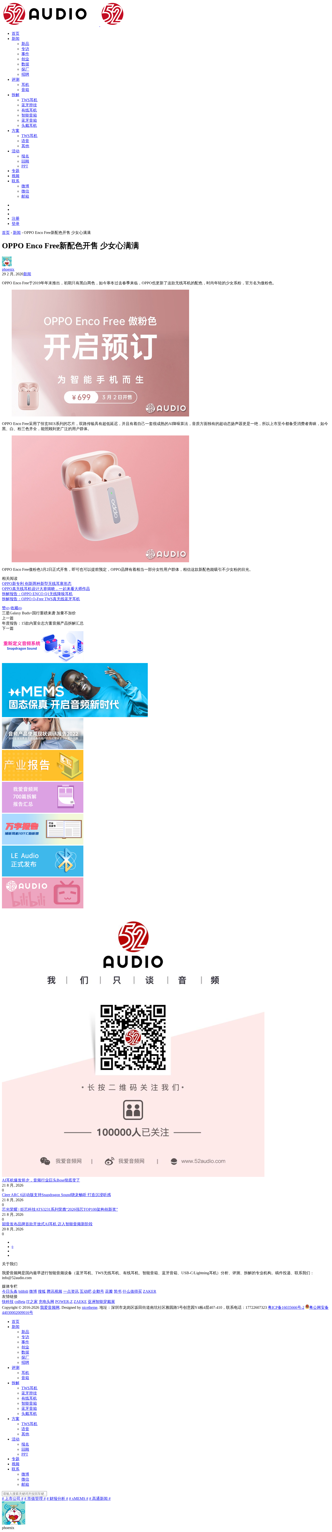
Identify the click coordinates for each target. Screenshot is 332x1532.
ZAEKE (80, 1302)
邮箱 (25, 196)
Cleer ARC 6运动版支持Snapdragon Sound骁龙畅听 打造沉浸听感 (56, 1195)
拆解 (15, 95)
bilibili (23, 1291)
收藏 (16, 608)
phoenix (8, 269)
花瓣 (109, 1291)
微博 (25, 186)
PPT (24, 166)
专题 (15, 171)
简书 (118, 1291)
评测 (15, 79)
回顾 (25, 161)
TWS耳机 (29, 100)
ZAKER (149, 1291)
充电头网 (46, 1302)
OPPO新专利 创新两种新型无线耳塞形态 (36, 583)
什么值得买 (132, 1291)
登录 (15, 223)
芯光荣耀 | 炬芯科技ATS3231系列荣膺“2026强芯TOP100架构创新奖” (60, 1209)
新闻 (15, 39)
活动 (15, 151)
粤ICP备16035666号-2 (286, 1307)
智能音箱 (29, 115)
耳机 (25, 85)
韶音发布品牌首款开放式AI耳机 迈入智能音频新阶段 (47, 1224)
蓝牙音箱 (29, 120)
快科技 (8, 1302)
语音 (25, 141)
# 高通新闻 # (100, 1498)
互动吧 (85, 1291)
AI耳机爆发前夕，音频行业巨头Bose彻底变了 (41, 1180)
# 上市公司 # (12, 1498)
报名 (25, 156)
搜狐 (42, 1291)
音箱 (25, 90)
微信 (25, 191)
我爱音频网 (50, 1307)
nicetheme (89, 1307)
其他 (25, 146)
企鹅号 (98, 1291)
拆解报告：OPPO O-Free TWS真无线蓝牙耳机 (41, 599)
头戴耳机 (29, 125)
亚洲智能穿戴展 (101, 1302)
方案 (15, 131)
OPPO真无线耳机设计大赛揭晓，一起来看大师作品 (46, 589)
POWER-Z (64, 1302)
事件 (25, 54)
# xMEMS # (78, 1498)
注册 (15, 218)
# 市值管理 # (35, 1498)
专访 (25, 49)
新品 (25, 44)
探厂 (25, 69)
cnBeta (20, 1302)
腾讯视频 (54, 1291)
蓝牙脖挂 (29, 105)
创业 (25, 59)
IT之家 (32, 1302)
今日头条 (9, 1291)
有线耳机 (29, 110)
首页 (15, 33)
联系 (15, 181)
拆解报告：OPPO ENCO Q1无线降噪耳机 (37, 594)
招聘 (25, 74)
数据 (25, 64)
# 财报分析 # (57, 1498)
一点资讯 (71, 1291)
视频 (15, 176)
